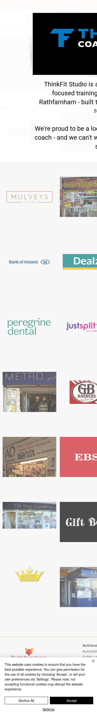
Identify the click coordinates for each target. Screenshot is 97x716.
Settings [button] (49, 709)
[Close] (90, 664)
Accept (72, 700)
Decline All (26, 700)
